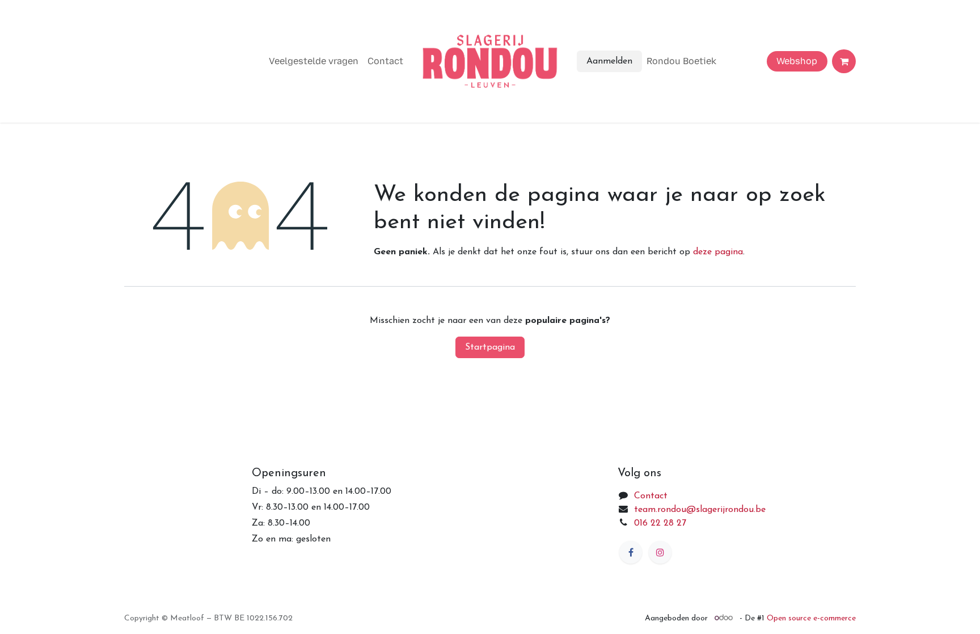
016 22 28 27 (660, 523)
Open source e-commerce (811, 618)
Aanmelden (609, 61)
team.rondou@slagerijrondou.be (700, 509)
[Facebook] (630, 552)
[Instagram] (660, 552)
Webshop (796, 61)
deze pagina (718, 252)
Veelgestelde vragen (313, 61)
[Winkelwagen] (844, 61)
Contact (385, 61)
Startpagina (490, 347)
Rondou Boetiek (681, 61)
